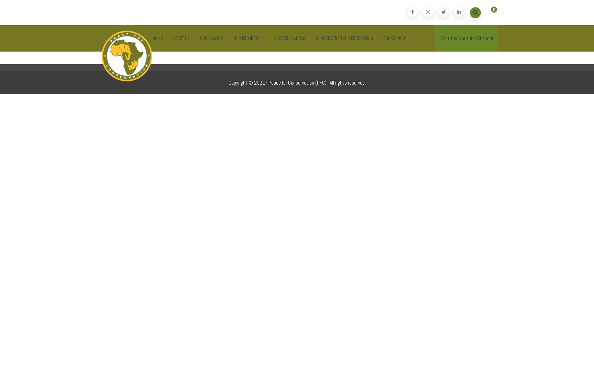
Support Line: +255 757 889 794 (184, 12)
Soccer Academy (290, 38)
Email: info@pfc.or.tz (124, 12)
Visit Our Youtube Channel (466, 38)
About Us (181, 38)
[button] (488, 13)
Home (158, 38)
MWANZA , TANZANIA (240, 12)
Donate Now (394, 38)
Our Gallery (211, 38)
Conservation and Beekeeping (344, 38)
